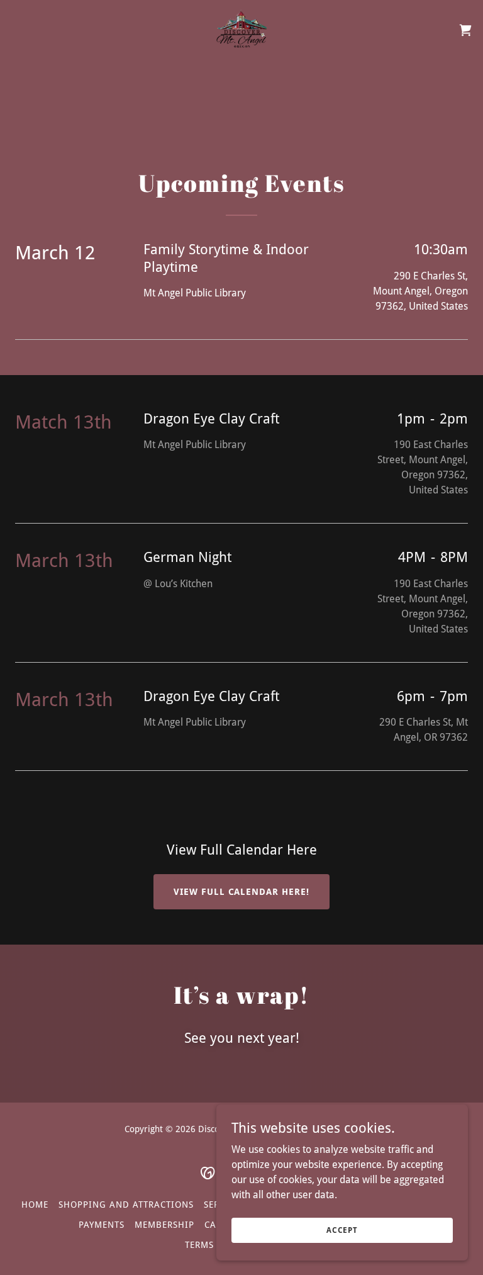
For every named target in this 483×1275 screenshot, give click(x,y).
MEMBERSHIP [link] (164, 1225)
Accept (342, 1229)
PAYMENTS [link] (102, 1225)
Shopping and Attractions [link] (126, 1204)
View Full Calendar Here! (242, 892)
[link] (241, 30)
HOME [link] (34, 1204)
